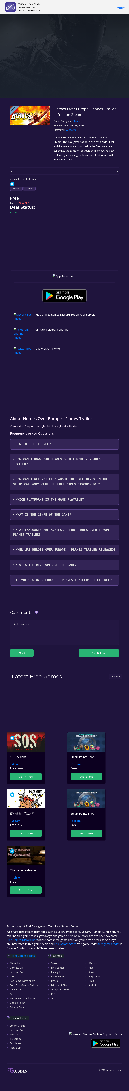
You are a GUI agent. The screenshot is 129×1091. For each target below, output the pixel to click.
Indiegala (56, 972)
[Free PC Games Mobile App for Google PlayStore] (64, 296)
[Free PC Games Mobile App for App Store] (64, 276)
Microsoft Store (60, 985)
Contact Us (16, 967)
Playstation (57, 976)
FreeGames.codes (23, 956)
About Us (15, 963)
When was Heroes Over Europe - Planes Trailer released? (65, 550)
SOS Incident (18, 757)
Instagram (16, 1047)
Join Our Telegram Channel (52, 329)
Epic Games (57, 967)
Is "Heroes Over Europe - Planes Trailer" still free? (64, 580)
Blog (12, 976)
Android (93, 985)
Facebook (15, 1043)
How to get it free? (33, 444)
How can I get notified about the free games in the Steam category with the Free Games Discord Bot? (60, 481)
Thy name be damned (23, 870)
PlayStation (95, 976)
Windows (71, 129)
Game (29, 188)
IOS (53, 994)
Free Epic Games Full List (24, 985)
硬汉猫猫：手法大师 (22, 813)
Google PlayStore (61, 989)
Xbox (91, 972)
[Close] (3, 7)
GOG (53, 998)
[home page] (17, 1070)
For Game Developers (22, 980)
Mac (91, 967)
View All (116, 676)
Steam (76, 121)
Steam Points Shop (82, 757)
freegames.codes (109, 944)
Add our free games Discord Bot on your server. (65, 314)
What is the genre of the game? (43, 515)
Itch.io (15, 877)
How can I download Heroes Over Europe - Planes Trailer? (57, 461)
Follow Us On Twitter (48, 348)
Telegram (15, 1038)
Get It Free (26, 776)
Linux (92, 980)
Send (22, 653)
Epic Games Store (65, 944)
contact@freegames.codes (46, 948)
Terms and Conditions (22, 998)
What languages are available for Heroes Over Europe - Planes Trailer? (63, 532)
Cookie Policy (17, 1002)
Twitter (14, 1034)
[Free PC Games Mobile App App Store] (95, 1034)
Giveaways (16, 989)
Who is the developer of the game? (46, 565)
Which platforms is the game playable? (50, 499)
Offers (13, 994)
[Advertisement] (64, 74)
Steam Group (17, 1025)
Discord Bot (17, 972)
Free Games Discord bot (22, 940)
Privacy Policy (18, 1007)
